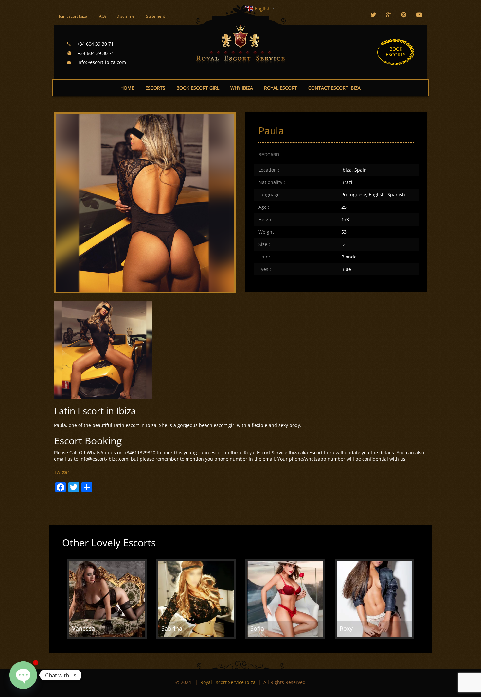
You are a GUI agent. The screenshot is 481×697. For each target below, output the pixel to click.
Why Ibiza (241, 88)
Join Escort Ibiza (73, 16)
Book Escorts (396, 52)
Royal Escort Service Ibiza (228, 682)
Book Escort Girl (197, 88)
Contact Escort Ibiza (334, 88)
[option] (107, 599)
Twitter (61, 472)
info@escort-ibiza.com (101, 62)
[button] (137, 642)
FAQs (102, 16)
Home (127, 88)
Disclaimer (126, 16)
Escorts (155, 88)
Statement (155, 16)
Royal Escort (280, 88)
